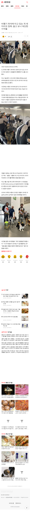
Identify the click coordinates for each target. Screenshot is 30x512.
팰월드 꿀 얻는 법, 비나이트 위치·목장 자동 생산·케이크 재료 (21, 481)
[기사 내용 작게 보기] (25, 37)
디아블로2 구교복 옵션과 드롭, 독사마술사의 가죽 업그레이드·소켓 (8, 430)
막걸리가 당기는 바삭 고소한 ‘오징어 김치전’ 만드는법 (21, 414)
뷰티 (2, 6)
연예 (7, 6)
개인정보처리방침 (9, 499)
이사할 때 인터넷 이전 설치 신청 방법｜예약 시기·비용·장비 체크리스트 (21, 430)
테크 (22, 6)
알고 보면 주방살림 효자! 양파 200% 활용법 (7, 414)
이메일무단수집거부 (24, 499)
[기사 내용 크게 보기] (27, 37)
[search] (27, 2)
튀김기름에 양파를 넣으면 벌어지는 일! (8, 450)
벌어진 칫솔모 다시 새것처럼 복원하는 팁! (21, 465)
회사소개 (2, 499)
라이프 (17, 6)
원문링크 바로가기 (6, 251)
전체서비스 (18, 505)
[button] (26, 508)
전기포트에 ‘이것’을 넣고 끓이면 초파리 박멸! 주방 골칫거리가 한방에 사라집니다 (11, 296)
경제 (12, 6)
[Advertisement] (15, 13)
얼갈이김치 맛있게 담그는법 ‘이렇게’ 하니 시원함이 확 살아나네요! (21, 450)
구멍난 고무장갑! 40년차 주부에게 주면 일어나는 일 (21, 399)
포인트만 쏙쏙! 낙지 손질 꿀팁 (10, 316)
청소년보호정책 (16, 499)
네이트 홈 (11, 505)
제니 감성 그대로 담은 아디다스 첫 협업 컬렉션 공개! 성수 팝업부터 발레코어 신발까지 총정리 (8, 399)
